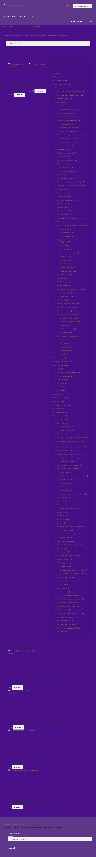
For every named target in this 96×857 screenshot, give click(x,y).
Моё (21, 16)
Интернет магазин (10, 16)
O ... (29, 16)
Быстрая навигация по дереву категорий (56, 6)
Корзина (11, 848)
